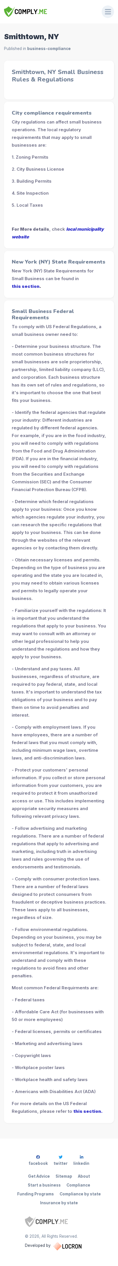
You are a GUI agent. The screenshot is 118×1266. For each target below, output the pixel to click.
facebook (38, 1163)
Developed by (38, 1245)
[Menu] (108, 11)
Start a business (44, 1185)
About (84, 1176)
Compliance (78, 1185)
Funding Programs (35, 1194)
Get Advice (39, 1176)
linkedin (81, 1163)
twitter (61, 1163)
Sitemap (64, 1176)
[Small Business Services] (49, 11)
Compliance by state (80, 1194)
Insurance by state (59, 1203)
